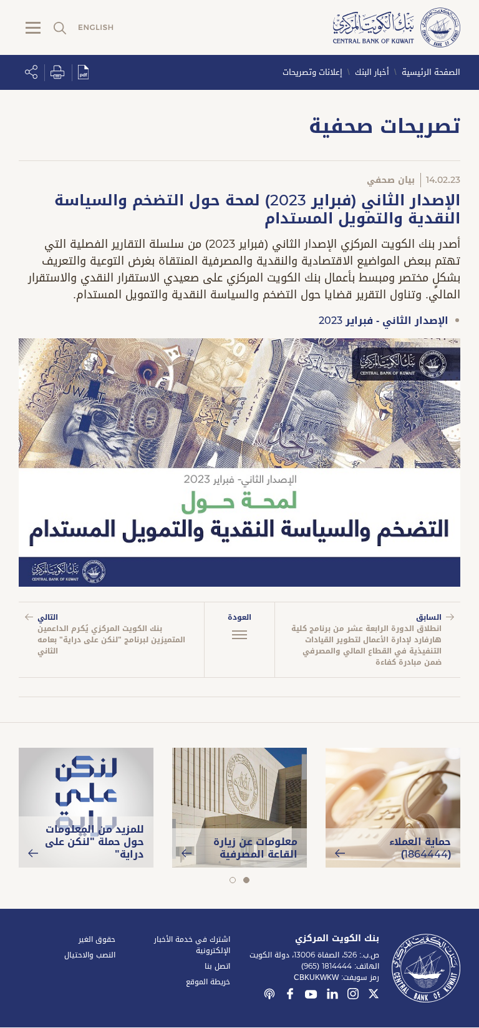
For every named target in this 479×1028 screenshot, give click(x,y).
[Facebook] (290, 995)
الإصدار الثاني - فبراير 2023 (383, 320)
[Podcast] (269, 995)
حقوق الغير (97, 939)
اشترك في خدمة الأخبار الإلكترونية (192, 945)
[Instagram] (353, 995)
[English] (96, 28)
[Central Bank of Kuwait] (396, 28)
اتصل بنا (217, 966)
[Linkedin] (332, 995)
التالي (111, 634)
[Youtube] (311, 996)
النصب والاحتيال (89, 955)
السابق (366, 639)
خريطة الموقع (208, 981)
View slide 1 (246, 880)
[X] (373, 995)
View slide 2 (232, 880)
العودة (239, 617)
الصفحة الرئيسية (431, 72)
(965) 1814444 (326, 966)
